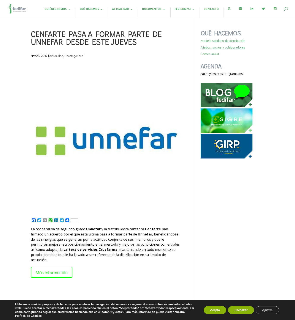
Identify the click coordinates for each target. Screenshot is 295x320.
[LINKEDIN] (252, 12)
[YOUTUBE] (229, 12)
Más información (52, 272)
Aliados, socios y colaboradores (223, 47)
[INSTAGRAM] (275, 12)
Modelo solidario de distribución (223, 41)
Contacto (211, 9)
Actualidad (120, 9)
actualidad (56, 56)
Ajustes (267, 310)
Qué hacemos (89, 9)
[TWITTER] (263, 12)
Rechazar (241, 310)
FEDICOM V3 (182, 9)
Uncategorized (74, 56)
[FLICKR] (240, 12)
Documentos (151, 9)
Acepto (215, 310)
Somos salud (210, 54)
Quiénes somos (55, 9)
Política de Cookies (28, 316)
